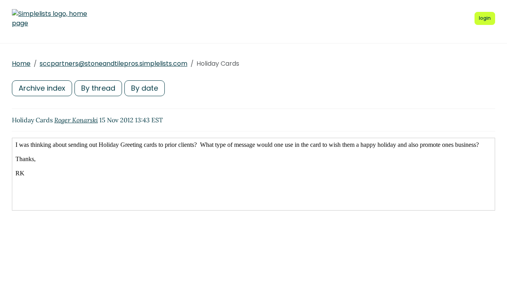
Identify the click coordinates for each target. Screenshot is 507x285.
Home (21, 63)
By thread (98, 88)
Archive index (42, 88)
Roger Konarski (76, 120)
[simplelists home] (49, 18)
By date (144, 88)
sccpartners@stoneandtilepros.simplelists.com (113, 63)
